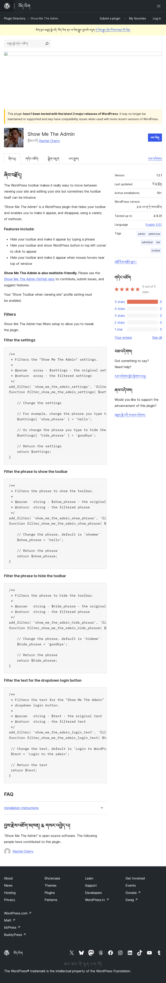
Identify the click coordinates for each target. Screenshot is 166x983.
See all (157, 337)
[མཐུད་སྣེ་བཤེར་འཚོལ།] (47, 44)
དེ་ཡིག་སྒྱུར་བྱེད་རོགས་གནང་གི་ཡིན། (113, 30)
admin (141, 233)
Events (131, 885)
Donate (133, 893)
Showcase (52, 878)
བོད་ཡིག (18, 953)
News (8, 885)
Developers (93, 893)
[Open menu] (159, 6)
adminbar (147, 242)
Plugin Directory (15, 18)
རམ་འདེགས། (155, 159)
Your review (123, 337)
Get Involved (135, 878)
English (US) (154, 224)
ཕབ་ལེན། (155, 137)
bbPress (12, 927)
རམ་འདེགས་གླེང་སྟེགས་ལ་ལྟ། (130, 376)
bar (158, 242)
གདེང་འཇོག (32, 159)
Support (91, 885)
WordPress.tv (97, 900)
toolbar (156, 250)
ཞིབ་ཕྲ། (12, 159)
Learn (89, 878)
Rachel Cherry (49, 141)
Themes (50, 885)
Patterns (51, 900)
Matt (9, 920)
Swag (132, 900)
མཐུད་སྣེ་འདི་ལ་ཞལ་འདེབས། (130, 415)
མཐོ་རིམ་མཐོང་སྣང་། (125, 262)
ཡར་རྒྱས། (74, 159)
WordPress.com (18, 913)
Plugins (50, 893)
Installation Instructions (21, 808)
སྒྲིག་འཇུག (53, 159)
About (8, 878)
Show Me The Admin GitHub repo (29, 279)
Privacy (9, 900)
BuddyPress (15, 935)
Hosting (10, 893)
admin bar (154, 233)
